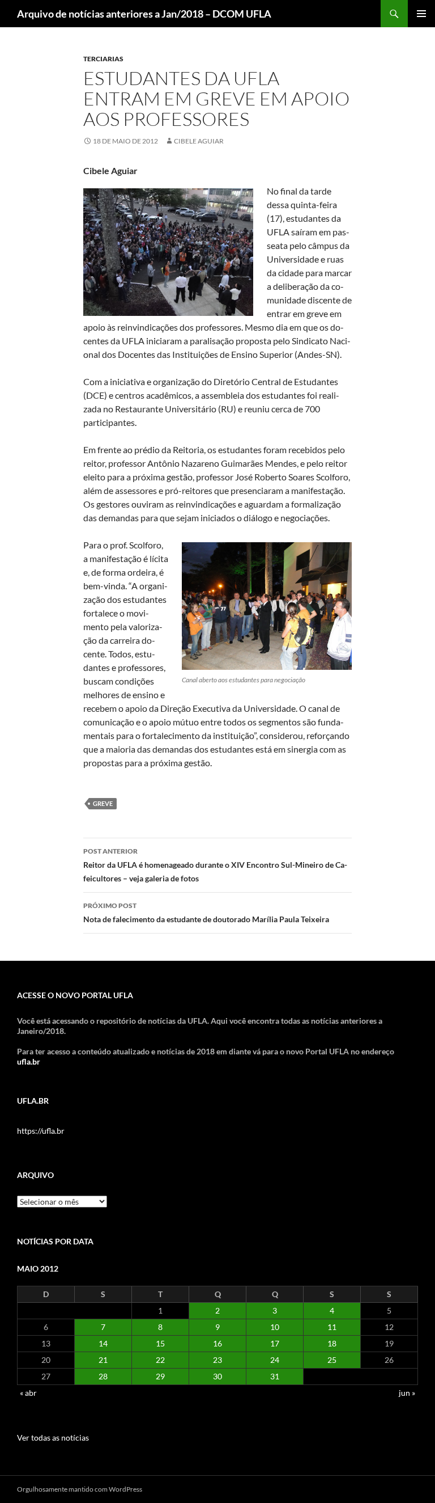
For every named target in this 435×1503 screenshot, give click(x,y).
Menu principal (421, 13)
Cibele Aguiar (199, 141)
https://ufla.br (41, 1130)
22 (160, 1360)
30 (217, 1376)
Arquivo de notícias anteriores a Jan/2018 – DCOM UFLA (144, 13)
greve (103, 803)
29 (160, 1376)
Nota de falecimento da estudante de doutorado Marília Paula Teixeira (206, 912)
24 (274, 1360)
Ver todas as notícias (53, 1437)
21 (103, 1360)
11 (331, 1327)
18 (331, 1343)
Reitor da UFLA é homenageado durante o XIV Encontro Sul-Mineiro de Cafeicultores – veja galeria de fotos (215, 865)
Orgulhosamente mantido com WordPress (79, 1489)
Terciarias (103, 58)
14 (103, 1343)
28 (103, 1376)
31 (274, 1376)
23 (217, 1360)
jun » (407, 1393)
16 (217, 1343)
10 (274, 1327)
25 (331, 1360)
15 (160, 1343)
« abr (28, 1393)
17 (274, 1343)
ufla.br (28, 1061)
